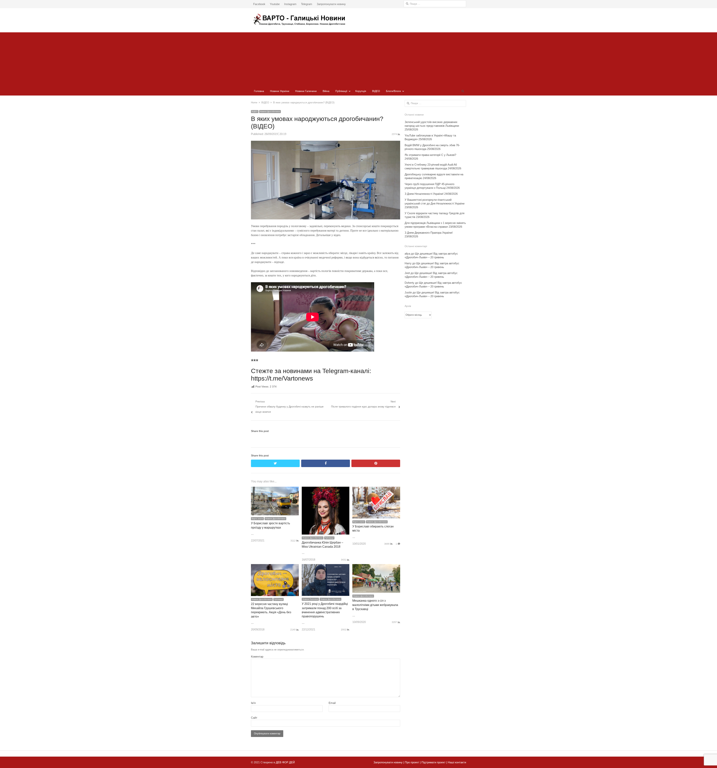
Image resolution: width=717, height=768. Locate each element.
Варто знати (257, 519)
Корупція (360, 91)
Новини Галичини (306, 91)
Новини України (279, 91)
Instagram (290, 4)
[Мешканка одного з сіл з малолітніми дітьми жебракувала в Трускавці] (376, 566)
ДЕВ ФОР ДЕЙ (285, 762)
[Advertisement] (358, 58)
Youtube (275, 4)
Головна (259, 91)
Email (332, 702)
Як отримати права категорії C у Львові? (430, 154)
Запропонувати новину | (388, 762)
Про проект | (412, 762)
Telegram (306, 4)
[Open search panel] (462, 91)
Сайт (254, 717)
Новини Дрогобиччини (270, 111)
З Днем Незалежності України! (424, 193)
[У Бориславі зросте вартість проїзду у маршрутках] (275, 489)
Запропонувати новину (331, 4)
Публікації (341, 91)
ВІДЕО (376, 91)
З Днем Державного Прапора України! (429, 232)
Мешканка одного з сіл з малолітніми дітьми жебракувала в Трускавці (375, 605)
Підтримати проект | (434, 762)
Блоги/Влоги (393, 91)
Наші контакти (456, 762)
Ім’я (253, 702)
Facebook (259, 4)
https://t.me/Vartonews (282, 378)
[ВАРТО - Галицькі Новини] (358, 19)
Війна (326, 91)
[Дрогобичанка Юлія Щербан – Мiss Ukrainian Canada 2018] (326, 489)
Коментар (257, 656)
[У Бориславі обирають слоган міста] (376, 489)
